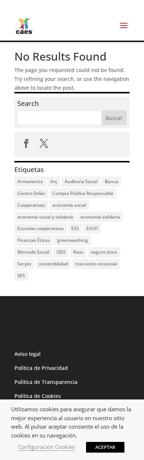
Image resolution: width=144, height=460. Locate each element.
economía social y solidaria (45, 217)
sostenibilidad (53, 264)
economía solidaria (100, 217)
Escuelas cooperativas (40, 228)
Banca (111, 181)
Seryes (24, 264)
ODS (61, 252)
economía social (69, 205)
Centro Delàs (31, 193)
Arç (53, 181)
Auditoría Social (81, 181)
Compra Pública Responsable (82, 193)
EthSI (92, 228)
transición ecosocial (96, 264)
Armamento (30, 181)
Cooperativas (31, 205)
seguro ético (104, 252)
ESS (75, 228)
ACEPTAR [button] (105, 447)
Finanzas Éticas (33, 240)
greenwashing (72, 240)
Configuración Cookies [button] (46, 446)
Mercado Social (33, 252)
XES (21, 275)
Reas (78, 252)
